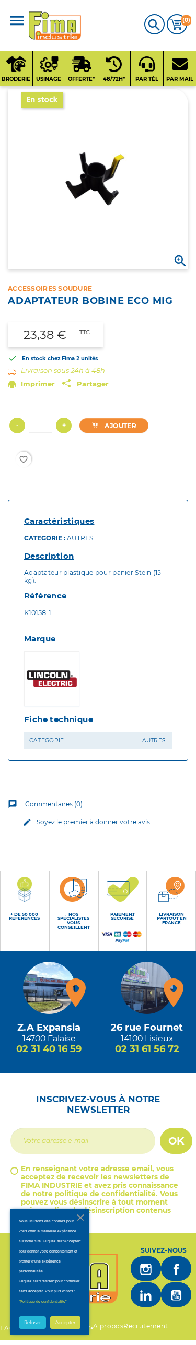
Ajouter (119, 426)
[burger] (17, 21)
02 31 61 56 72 (147, 1049)
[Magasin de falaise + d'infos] (49, 988)
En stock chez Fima (48, 358)
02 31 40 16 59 (49, 1049)
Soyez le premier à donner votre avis (86, 822)
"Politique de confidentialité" (42, 1301)
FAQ (7, 1328)
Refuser (32, 1322)
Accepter (65, 1322)
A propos (108, 1326)
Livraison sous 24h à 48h (63, 370)
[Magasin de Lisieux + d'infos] (147, 988)
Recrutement (145, 1326)
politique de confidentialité (105, 1193)
